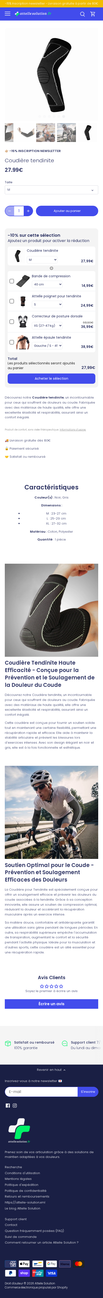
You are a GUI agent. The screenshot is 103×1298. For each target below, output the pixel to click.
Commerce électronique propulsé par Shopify (36, 1287)
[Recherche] (82, 14)
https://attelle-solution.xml (25, 1202)
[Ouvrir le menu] (7, 14)
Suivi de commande (21, 1237)
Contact (11, 1225)
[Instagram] (15, 1106)
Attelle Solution (45, 1283)
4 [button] (54, 116)
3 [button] (49, 116)
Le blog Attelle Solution (22, 1208)
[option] (51, 74)
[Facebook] (8, 1106)
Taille (8, 182)
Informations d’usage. (73, 429)
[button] (51, 256)
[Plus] (28, 211)
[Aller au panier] (93, 14)
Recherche (13, 1167)
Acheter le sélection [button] (51, 378)
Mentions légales (18, 1179)
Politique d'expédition (21, 1184)
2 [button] (44, 116)
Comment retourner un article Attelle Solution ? (42, 1242)
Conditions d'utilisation (22, 1173)
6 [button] (63, 116)
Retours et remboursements (27, 1196)
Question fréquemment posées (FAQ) (34, 1231)
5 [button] (58, 116)
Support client (16, 1219)
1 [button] (39, 116)
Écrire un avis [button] (51, 1004)
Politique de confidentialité (25, 1190)
